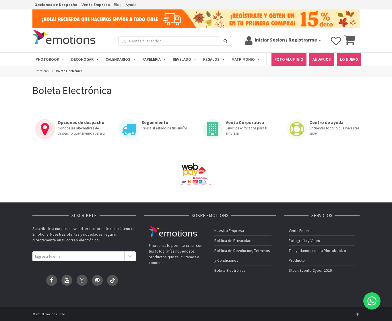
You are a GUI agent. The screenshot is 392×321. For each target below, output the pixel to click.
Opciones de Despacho (55, 4)
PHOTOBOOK (47, 59)
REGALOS (211, 59)
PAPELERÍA (151, 59)
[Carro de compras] (349, 42)
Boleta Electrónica (230, 270)
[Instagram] (82, 280)
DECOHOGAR (82, 59)
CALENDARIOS (118, 59)
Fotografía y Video (304, 240)
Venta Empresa (95, 4)
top (357, 314)
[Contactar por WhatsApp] (372, 301)
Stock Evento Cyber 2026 (310, 270)
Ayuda (131, 4)
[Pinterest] (97, 280)
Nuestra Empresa (229, 230)
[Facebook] (51, 280)
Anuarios (322, 59)
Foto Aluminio (289, 59)
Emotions (173, 231)
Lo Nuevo (349, 59)
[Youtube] (66, 280)
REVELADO (182, 59)
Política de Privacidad (232, 240)
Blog (118, 4)
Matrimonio (243, 59)
